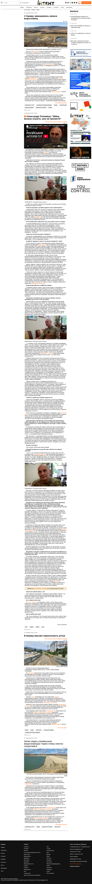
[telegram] (74, 2)
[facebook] (66, 2)
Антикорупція (50, 850)
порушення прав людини (32, 732)
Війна (38, 9)
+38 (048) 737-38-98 (75, 851)
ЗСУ (26, 627)
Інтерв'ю (42, 7)
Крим (55, 105)
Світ (25, 871)
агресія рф (63, 105)
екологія (38, 730)
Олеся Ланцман (62, 727)
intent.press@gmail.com (76, 849)
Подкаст (26, 867)
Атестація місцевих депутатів (32, 852)
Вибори (49, 854)
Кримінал (26, 861)
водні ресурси (29, 107)
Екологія (49, 858)
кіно (43, 627)
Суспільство (27, 873)
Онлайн (26, 865)
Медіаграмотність (29, 863)
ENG (79, 3)
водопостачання (41, 107)
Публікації (29, 7)
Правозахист (27, 869)
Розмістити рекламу (75, 863)
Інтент (33, 696)
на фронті (38, 216)
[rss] (76, 2)
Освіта (48, 865)
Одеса (32, 627)
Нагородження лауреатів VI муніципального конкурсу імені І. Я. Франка (81, 18)
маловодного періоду (50, 702)
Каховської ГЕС (33, 78)
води (56, 696)
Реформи (49, 869)
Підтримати (86, 2)
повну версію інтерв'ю (40, 588)
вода (32, 730)
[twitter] (68, 2)
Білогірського (49, 64)
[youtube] (72, 2)
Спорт (48, 871)
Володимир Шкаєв (61, 102)
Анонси (36, 7)
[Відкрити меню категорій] (1, 2)
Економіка (26, 860)
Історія (48, 848)
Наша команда (74, 856)
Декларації (69, 7)
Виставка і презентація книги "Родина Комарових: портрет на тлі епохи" (81, 42)
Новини (22, 7)
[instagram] (70, 2)
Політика (49, 867)
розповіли (31, 673)
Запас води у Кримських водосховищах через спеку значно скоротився (43, 743)
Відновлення (27, 856)
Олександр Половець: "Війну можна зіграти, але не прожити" (42, 117)
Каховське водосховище (44, 105)
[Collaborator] (80, 80)
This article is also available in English (56, 121)
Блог (48, 852)
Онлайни (49, 7)
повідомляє (34, 51)
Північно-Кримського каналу (42, 712)
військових (42, 244)
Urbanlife (26, 846)
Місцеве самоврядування (53, 863)
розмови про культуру (38, 283)
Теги (2, 871)
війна (50, 107)
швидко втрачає (56, 91)
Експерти (56, 7)
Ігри (48, 846)
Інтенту (46, 152)
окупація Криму (49, 730)
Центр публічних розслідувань (32, 875)
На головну (27, 9)
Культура (49, 861)
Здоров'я (49, 860)
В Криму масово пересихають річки (44, 635)
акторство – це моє (47, 353)
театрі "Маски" (31, 602)
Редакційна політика (75, 859)
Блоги (62, 7)
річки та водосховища (40, 818)
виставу (56, 581)
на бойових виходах (40, 454)
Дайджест (26, 858)
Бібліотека (27, 854)
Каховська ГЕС (29, 105)
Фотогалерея (50, 873)
